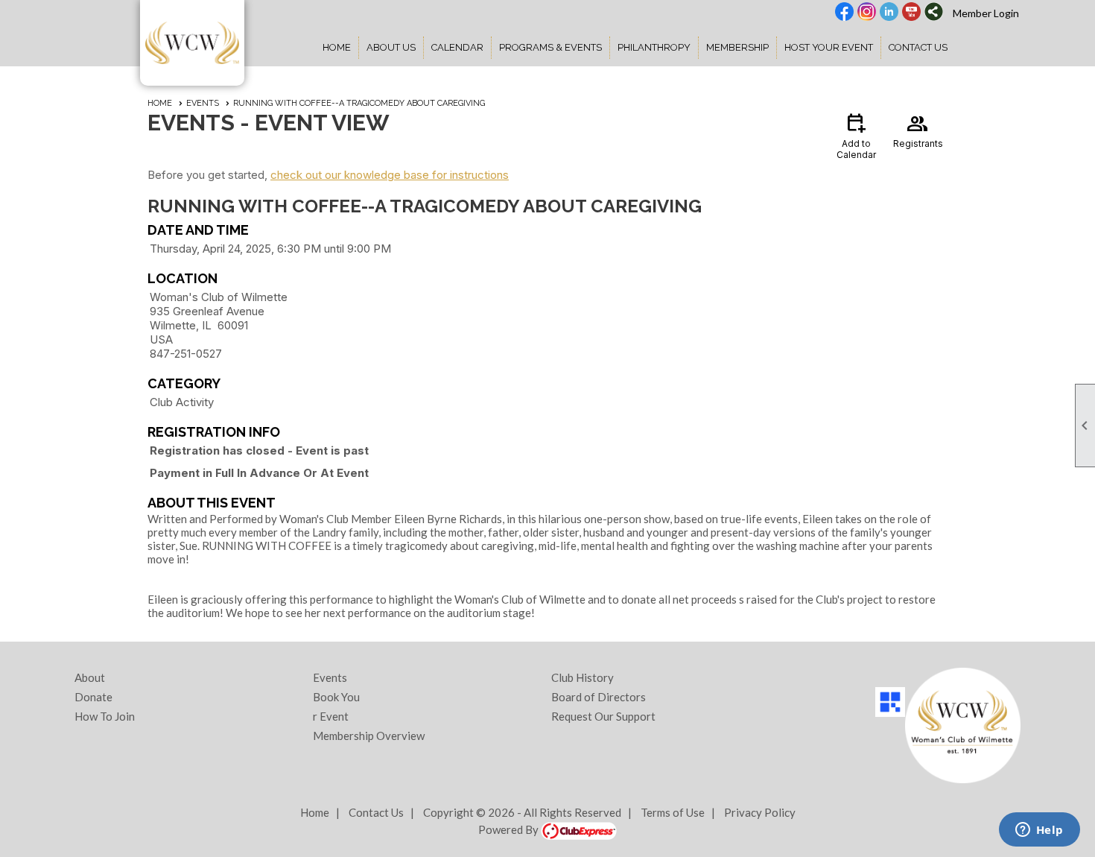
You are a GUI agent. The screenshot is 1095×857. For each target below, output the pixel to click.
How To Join (104, 716)
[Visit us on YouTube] (911, 12)
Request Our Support (603, 716)
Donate (93, 696)
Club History (582, 677)
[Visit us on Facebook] (844, 12)
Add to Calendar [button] (856, 135)
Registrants (918, 129)
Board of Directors (598, 696)
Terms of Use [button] (673, 812)
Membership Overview (369, 735)
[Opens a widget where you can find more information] (1039, 831)
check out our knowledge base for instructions (389, 175)
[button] (391, 48)
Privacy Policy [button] (760, 812)
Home (337, 47)
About (89, 677)
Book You (336, 696)
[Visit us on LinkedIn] (889, 12)
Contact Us (918, 47)
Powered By (509, 829)
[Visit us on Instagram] (866, 12)
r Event (331, 716)
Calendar (457, 47)
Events (202, 103)
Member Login (986, 13)
